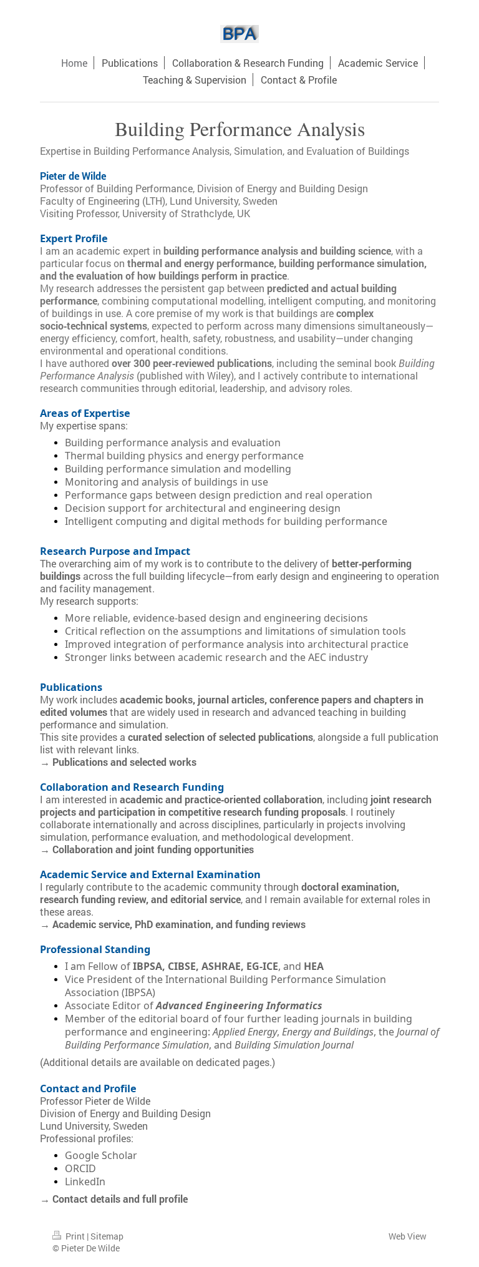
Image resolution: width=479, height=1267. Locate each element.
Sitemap (106, 1236)
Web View (408, 1236)
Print (75, 1236)
